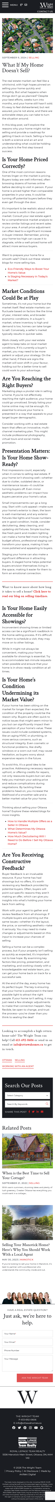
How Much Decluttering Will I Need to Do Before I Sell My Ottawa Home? (30, 840)
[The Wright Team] (43, 5)
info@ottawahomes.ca (28, 1044)
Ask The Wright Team (35, 1378)
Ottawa (7, 1060)
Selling (20, 1060)
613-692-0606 (25, 1040)
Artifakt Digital (27, 1474)
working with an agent (18, 1066)
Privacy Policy (13, 1471)
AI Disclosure (31, 1471)
